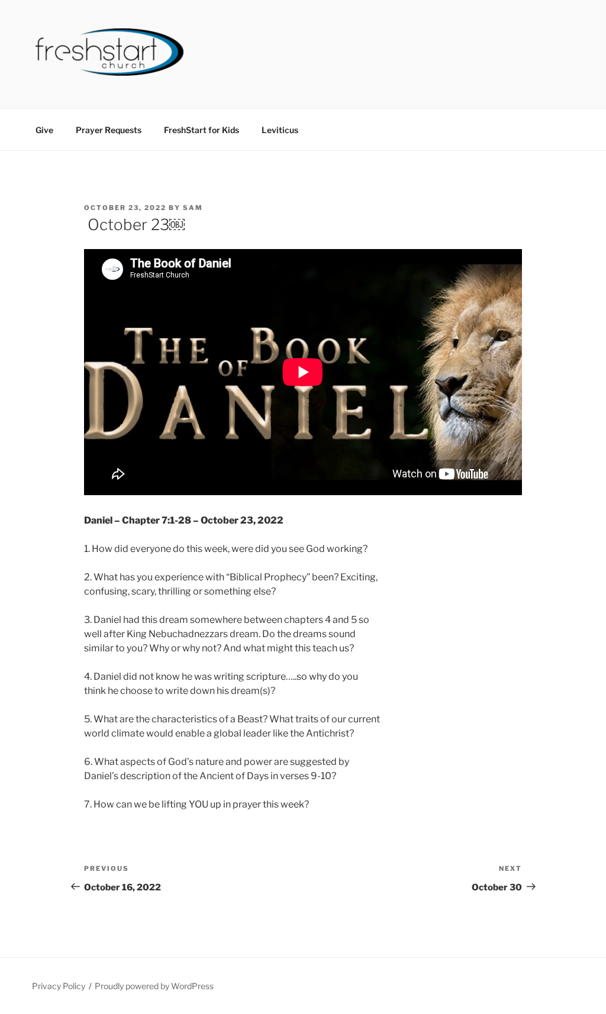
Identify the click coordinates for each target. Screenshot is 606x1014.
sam (193, 208)
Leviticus (280, 130)
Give (44, 130)
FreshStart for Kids (201, 130)
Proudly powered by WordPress (154, 986)
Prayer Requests (108, 130)
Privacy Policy (58, 986)
